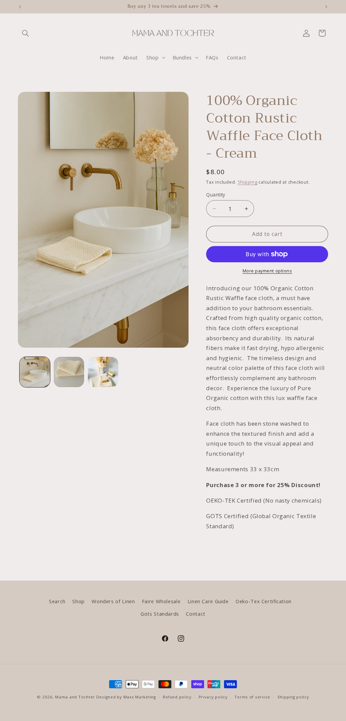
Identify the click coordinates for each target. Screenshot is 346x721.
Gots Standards (160, 613)
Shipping (247, 182)
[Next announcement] (326, 7)
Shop (78, 601)
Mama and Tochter (75, 696)
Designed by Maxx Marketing (126, 696)
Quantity (215, 194)
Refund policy (177, 696)
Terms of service (252, 696)
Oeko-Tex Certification (264, 601)
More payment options (267, 271)
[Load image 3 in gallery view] (103, 372)
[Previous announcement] (20, 7)
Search (57, 601)
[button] (25, 33)
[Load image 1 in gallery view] (35, 372)
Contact (195, 613)
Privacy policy (213, 696)
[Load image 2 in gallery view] (69, 372)
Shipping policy (293, 696)
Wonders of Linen (113, 601)
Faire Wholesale (161, 601)
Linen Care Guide (208, 601)
